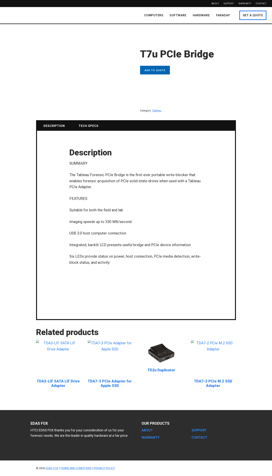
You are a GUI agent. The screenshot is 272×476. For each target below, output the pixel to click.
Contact (261, 3)
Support (229, 3)
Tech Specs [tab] (88, 126)
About (215, 3)
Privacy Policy (104, 468)
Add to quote (155, 70)
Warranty (245, 3)
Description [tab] (54, 126)
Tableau (156, 110)
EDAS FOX (29, 15)
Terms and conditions (76, 468)
